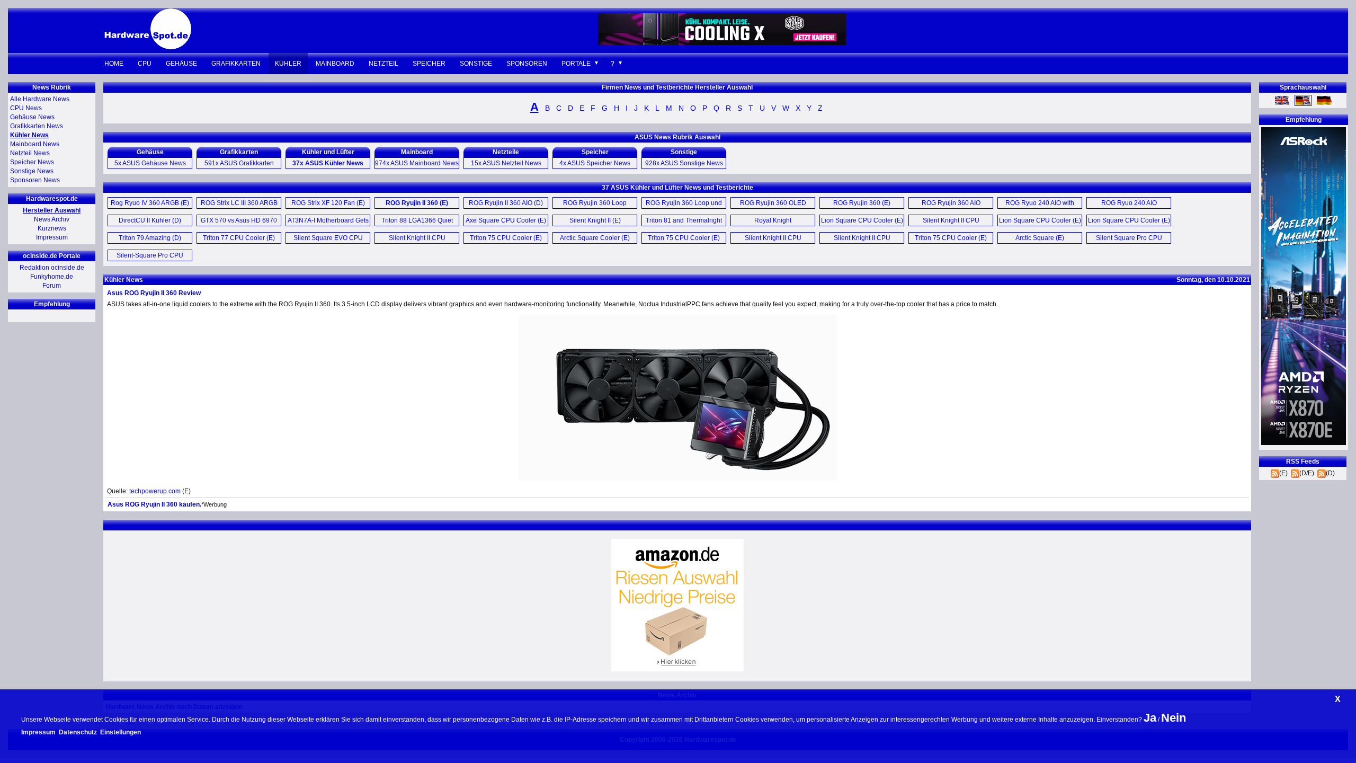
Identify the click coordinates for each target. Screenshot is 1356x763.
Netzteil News (30, 153)
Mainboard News (34, 144)
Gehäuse (181, 63)
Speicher (429, 63)
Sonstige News (31, 171)
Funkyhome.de (51, 276)
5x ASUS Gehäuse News (150, 163)
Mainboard (335, 63)
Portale (576, 63)
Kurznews (52, 228)
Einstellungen (120, 732)
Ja (1150, 717)
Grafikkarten (236, 63)
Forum (51, 285)
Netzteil (383, 63)
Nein (1173, 717)
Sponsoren (526, 63)
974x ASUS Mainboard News (417, 163)
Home (113, 63)
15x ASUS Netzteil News (506, 163)
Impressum (52, 237)
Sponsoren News (35, 180)
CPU (144, 63)
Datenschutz (78, 732)
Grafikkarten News (36, 126)
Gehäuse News (32, 117)
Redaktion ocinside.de (52, 267)
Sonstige (476, 63)
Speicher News (32, 162)
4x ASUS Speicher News (594, 163)
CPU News (26, 108)
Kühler (288, 63)
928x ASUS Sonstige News (684, 163)
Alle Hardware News (39, 99)
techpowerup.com (155, 491)
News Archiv (51, 219)
